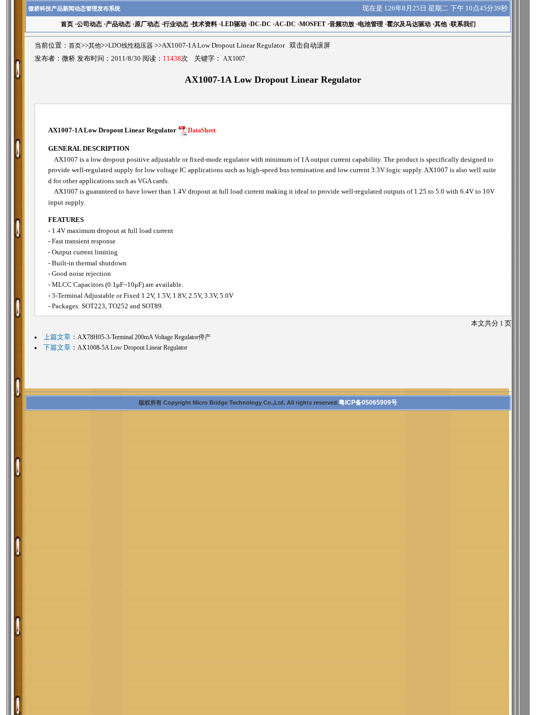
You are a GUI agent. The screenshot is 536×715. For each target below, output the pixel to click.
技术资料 (204, 24)
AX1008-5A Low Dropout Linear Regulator (132, 347)
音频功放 (341, 24)
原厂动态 (147, 24)
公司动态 (89, 24)
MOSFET (312, 24)
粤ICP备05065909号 (368, 402)
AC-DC (285, 24)
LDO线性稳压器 (130, 45)
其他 (440, 24)
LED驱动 (234, 24)
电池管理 (370, 24)
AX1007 (234, 58)
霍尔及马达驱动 (409, 24)
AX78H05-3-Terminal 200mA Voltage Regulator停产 (144, 337)
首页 (75, 45)
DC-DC (260, 24)
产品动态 (118, 24)
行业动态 (175, 24)
